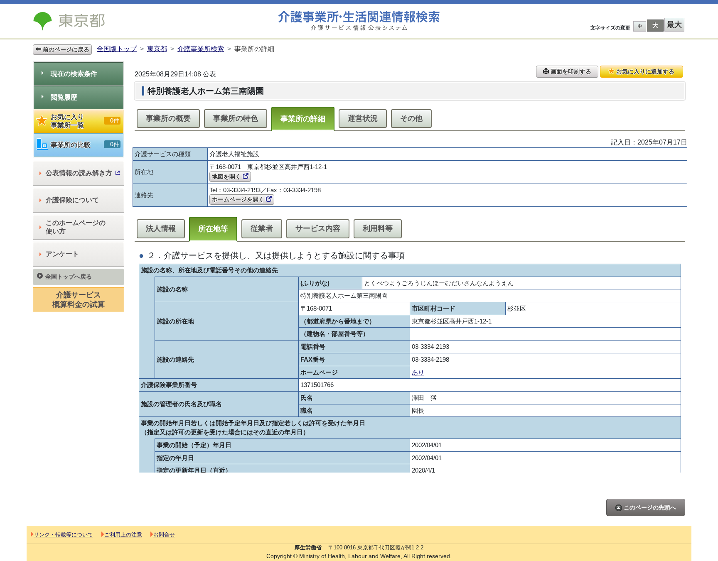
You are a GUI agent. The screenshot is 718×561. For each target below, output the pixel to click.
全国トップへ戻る (68, 276)
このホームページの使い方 (76, 227)
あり (418, 372)
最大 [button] (674, 24)
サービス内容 (317, 228)
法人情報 (161, 228)
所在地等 (213, 229)
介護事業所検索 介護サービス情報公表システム (359, 21)
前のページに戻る (65, 49)
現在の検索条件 (74, 73)
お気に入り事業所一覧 (85, 121)
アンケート (62, 253)
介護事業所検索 (200, 48)
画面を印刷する (570, 71)
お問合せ (164, 535)
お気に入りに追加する (644, 71)
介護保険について (72, 199)
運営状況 (363, 118)
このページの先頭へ (649, 507)
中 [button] (640, 26)
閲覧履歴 (64, 97)
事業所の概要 (168, 118)
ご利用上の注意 (123, 535)
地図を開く (227, 176)
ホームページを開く (239, 199)
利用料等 (378, 228)
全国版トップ (117, 48)
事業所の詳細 (302, 119)
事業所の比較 (85, 144)
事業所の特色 (235, 118)
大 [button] (655, 25)
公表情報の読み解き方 (79, 172)
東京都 (157, 48)
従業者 (262, 228)
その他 (411, 118)
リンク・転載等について (63, 535)
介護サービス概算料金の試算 (78, 300)
